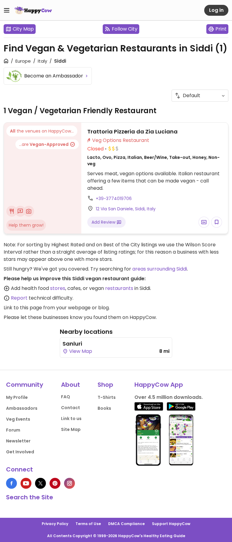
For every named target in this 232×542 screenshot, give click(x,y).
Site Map (71, 429)
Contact (70, 408)
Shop (105, 384)
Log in (216, 10)
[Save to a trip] (203, 222)
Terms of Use (88, 523)
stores (57, 288)
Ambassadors (21, 408)
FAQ (65, 397)
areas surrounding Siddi (159, 268)
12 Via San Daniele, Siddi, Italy (126, 209)
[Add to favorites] (216, 222)
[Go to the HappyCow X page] (40, 483)
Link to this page (23, 307)
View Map (80, 351)
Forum (13, 430)
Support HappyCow (171, 523)
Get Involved (20, 452)
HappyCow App (158, 384)
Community (24, 384)
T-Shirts (107, 397)
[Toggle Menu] (6, 10)
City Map (23, 28)
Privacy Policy (55, 523)
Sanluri (72, 343)
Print (221, 28)
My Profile (17, 397)
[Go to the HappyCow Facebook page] (11, 483)
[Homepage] (33, 10)
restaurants (119, 288)
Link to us (71, 419)
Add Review (104, 222)
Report (19, 297)
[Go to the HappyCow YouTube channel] (26, 483)
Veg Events (18, 419)
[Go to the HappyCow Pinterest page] (55, 483)
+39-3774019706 (114, 198)
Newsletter (18, 441)
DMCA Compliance (126, 523)
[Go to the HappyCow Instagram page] (69, 483)
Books (104, 408)
